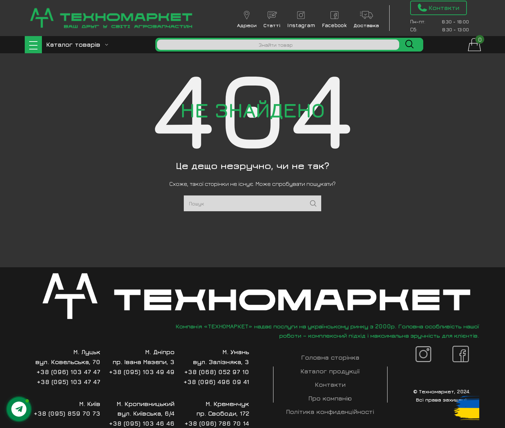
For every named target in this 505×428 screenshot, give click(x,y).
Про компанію (330, 398)
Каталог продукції (330, 371)
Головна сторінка (330, 357)
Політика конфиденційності (330, 411)
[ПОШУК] (409, 45)
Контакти (330, 384)
